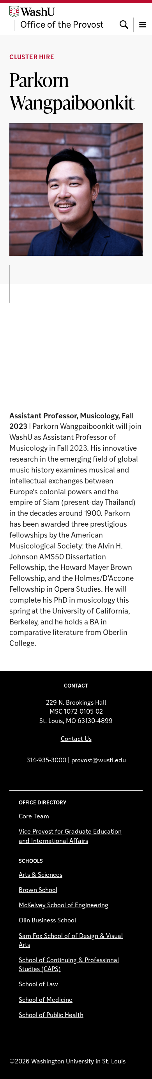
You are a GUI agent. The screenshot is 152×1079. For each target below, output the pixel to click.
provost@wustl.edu (98, 761)
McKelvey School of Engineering (63, 906)
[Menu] (142, 18)
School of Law (38, 985)
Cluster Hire (32, 58)
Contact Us (76, 739)
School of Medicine (45, 1000)
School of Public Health (51, 1015)
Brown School (38, 890)
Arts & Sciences (40, 875)
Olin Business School (47, 921)
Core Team (34, 817)
